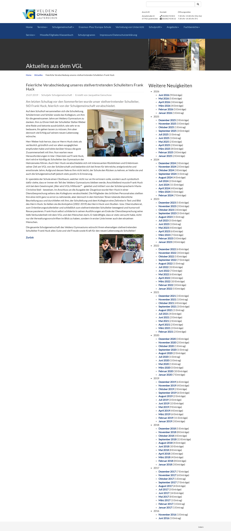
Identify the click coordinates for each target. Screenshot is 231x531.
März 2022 (164, 281)
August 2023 (166, 216)
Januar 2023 (165, 241)
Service (30, 34)
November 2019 (167, 385)
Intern (201, 527)
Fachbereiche (191, 26)
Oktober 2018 (166, 435)
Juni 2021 (164, 317)
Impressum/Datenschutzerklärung (118, 34)
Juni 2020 (164, 360)
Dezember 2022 (167, 249)
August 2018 (166, 442)
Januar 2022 (165, 288)
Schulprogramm (86, 34)
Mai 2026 (164, 98)
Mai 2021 (164, 320)
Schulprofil (154, 26)
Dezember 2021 (167, 295)
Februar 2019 (166, 417)
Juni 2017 (164, 492)
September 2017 (167, 482)
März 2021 (164, 327)
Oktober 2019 (166, 388)
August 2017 (166, 485)
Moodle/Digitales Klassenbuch (56, 34)
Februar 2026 (166, 109)
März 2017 (164, 500)
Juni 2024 (164, 184)
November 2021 (167, 299)
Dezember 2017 (167, 471)
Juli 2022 (163, 267)
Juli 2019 (163, 399)
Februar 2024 (166, 195)
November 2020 (167, 342)
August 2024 (166, 177)
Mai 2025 (164, 141)
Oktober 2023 (166, 209)
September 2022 (167, 259)
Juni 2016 (164, 518)
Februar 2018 (166, 460)
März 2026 (164, 105)
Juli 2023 (163, 220)
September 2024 (167, 173)
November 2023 (167, 206)
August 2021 (166, 310)
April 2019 (164, 410)
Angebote (172, 26)
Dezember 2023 (167, 202)
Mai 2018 (164, 449)
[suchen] (198, 4)
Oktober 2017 (166, 478)
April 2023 (164, 231)
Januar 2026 (165, 112)
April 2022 (164, 277)
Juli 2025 (163, 134)
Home (29, 26)
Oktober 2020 (166, 345)
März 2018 (164, 457)
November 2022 (167, 252)
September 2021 (167, 306)
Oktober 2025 (166, 127)
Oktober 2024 (166, 170)
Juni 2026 (164, 94)
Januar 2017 (165, 507)
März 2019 (164, 414)
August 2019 (166, 396)
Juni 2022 (164, 270)
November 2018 (167, 432)
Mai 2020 (164, 363)
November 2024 (167, 166)
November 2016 (167, 514)
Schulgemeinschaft (62, 26)
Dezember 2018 (167, 428)
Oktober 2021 (166, 302)
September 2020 (167, 349)
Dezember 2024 (167, 163)
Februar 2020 (166, 371)
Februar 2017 (166, 503)
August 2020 (166, 353)
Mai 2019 (164, 406)
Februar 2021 (166, 331)
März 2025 (164, 148)
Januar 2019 (165, 421)
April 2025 (164, 145)
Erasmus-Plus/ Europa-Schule (95, 26)
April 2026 (164, 101)
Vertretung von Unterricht (130, 26)
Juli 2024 (163, 180)
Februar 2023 (166, 238)
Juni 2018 (164, 446)
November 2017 (167, 475)
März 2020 (164, 367)
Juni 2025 (164, 137)
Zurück (30, 237)
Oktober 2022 (166, 256)
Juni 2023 (164, 223)
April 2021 (164, 324)
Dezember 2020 (167, 338)
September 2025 (167, 130)
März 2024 (164, 191)
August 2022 (166, 263)
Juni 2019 (164, 403)
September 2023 (167, 213)
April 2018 (164, 453)
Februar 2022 (166, 284)
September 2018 (167, 439)
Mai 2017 (164, 496)
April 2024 (164, 188)
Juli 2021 (163, 313)
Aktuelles (38, 75)
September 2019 (167, 392)
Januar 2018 (165, 464)
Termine (41, 26)
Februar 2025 (166, 152)
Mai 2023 (164, 227)
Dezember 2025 (167, 120)
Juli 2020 (163, 356)
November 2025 (167, 123)
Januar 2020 (165, 374)
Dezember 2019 (167, 381)
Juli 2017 (163, 489)
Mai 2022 (164, 274)
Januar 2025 (165, 155)
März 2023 (164, 234)
